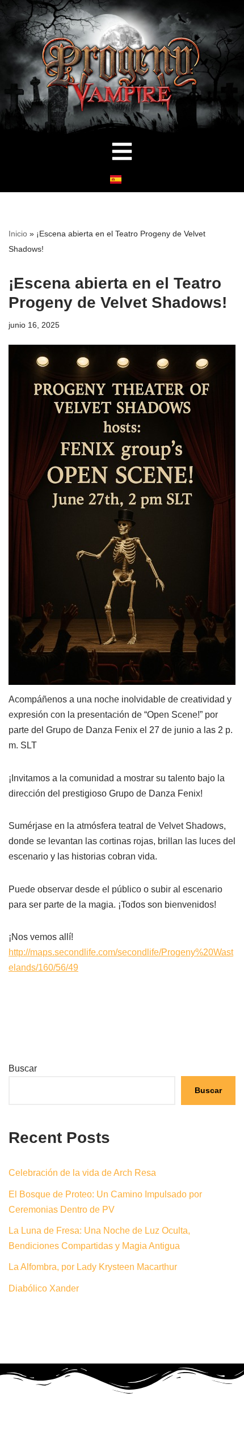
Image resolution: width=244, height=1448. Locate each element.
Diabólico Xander (44, 1288)
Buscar (23, 1068)
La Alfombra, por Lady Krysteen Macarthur (93, 1267)
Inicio (18, 233)
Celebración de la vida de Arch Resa (82, 1173)
